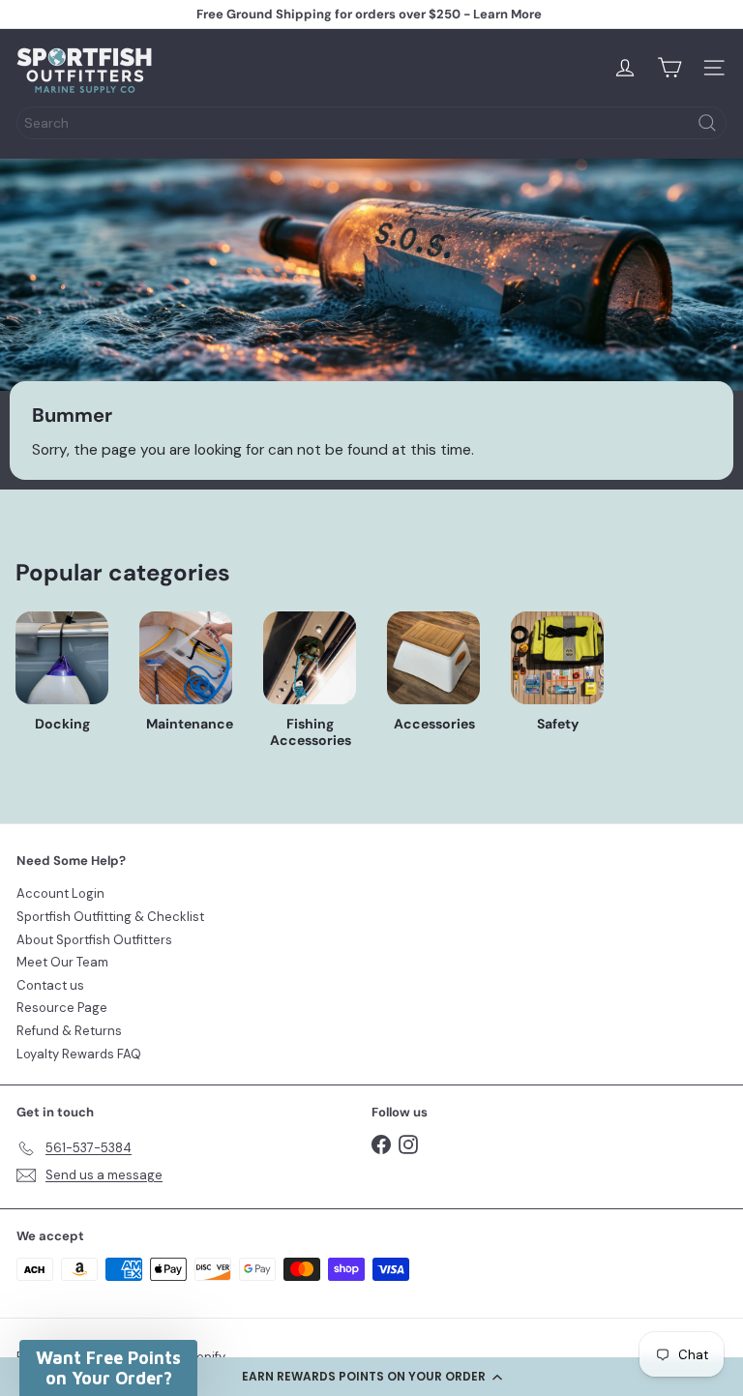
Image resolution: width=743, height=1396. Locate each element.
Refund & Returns (69, 1031)
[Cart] (669, 68)
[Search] (707, 122)
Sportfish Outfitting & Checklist (110, 916)
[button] (371, 1376)
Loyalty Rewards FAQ (78, 1054)
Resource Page (61, 1007)
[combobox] (371, 122)
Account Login (60, 893)
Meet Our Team (62, 962)
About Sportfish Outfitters (94, 940)
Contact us (50, 985)
